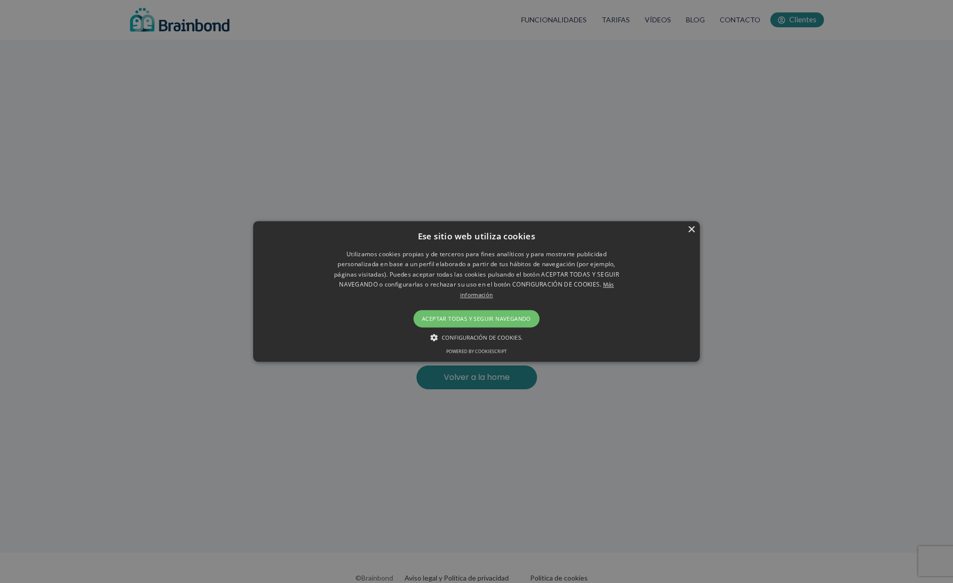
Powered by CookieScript (476, 352)
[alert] (476, 291)
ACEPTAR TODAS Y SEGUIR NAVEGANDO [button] (476, 318)
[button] (476, 338)
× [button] (691, 229)
